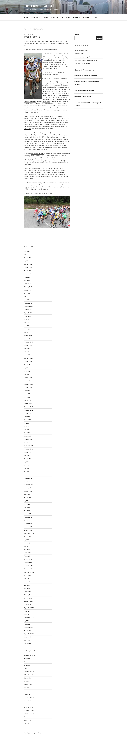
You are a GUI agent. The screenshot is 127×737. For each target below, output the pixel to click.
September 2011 (28, 455)
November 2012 (28, 410)
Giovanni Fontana (80, 81)
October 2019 (28, 267)
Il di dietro (26, 681)
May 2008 (27, 585)
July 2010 (26, 501)
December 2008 (28, 562)
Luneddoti (26, 704)
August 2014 (27, 364)
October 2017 (28, 290)
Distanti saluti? (35, 17)
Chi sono (45, 17)
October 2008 (28, 569)
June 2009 (27, 543)
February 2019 (28, 277)
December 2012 (28, 407)
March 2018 (27, 283)
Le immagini (87, 17)
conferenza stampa (37, 154)
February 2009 (28, 556)
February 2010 (28, 517)
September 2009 (29, 533)
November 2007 (28, 601)
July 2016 (26, 319)
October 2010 (28, 491)
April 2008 (27, 588)
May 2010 (27, 507)
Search (76, 34)
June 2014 (27, 371)
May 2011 (26, 468)
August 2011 (27, 458)
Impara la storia (32, 36)
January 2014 (27, 381)
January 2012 (27, 442)
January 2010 (28, 520)
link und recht (27, 700)
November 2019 (28, 264)
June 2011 (27, 465)
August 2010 (27, 497)
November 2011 (28, 449)
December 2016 (28, 306)
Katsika (26, 691)
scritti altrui (46, 101)
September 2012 (28, 416)
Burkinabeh (27, 665)
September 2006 (29, 617)
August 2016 (27, 316)
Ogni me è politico (29, 713)
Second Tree (27, 720)
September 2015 (28, 348)
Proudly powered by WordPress (32, 733)
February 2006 (28, 624)
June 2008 (27, 582)
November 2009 (28, 527)
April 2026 (27, 251)
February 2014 (28, 377)
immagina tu (27, 687)
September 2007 (29, 608)
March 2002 (27, 637)
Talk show (26, 723)
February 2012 (28, 439)
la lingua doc (27, 694)
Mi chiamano (54, 17)
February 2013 (28, 403)
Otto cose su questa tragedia (82, 57)
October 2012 (28, 413)
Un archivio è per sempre (81, 50)
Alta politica (27, 658)
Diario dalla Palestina (29, 671)
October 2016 (28, 309)
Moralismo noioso (29, 710)
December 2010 (28, 484)
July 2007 (26, 614)
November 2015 (28, 342)
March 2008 (27, 591)
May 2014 (27, 374)
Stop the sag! (87, 96)
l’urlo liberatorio (42, 145)
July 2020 (26, 261)
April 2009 (27, 549)
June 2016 (27, 322)
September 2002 (29, 634)
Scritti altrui (76, 17)
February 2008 (28, 595)
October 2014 (28, 361)
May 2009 (27, 546)
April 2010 (27, 510)
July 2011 (26, 462)
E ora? (95, 17)
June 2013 (27, 394)
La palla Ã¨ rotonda (29, 697)
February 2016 (28, 335)
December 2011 (28, 445)
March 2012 (27, 436)
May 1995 (27, 640)
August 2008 (27, 575)
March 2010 (27, 514)
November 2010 (28, 488)
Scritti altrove (66, 17)
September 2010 (28, 494)
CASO (25, 668)
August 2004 (27, 630)
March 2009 (27, 552)
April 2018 (27, 280)
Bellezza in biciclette (29, 662)
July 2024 (26, 254)
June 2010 (27, 504)
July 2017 (26, 296)
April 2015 (27, 355)
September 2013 (28, 390)
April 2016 (27, 329)
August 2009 (27, 536)
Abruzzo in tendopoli (29, 655)
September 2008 (29, 572)
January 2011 (27, 481)
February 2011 (28, 478)
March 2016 (27, 332)
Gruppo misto (27, 678)
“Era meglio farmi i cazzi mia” (82, 63)
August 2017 (27, 293)
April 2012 (27, 433)
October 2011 (28, 452)
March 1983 (27, 643)
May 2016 (27, 326)
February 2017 (28, 303)
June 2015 (27, 351)
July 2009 (26, 540)
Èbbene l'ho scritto (29, 675)
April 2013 (27, 397)
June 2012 (27, 426)
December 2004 (28, 627)
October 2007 (28, 604)
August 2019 (27, 270)
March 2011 (27, 475)
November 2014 (28, 358)
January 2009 (28, 559)
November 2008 (28, 565)
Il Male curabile (28, 684)
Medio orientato (28, 707)
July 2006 (26, 621)
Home (26, 17)
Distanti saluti (40, 6)
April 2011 (26, 471)
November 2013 (28, 384)
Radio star (27, 717)
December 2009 (28, 523)
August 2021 (27, 257)
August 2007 (27, 611)
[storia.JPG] (47, 227)
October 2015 (28, 345)
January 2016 (27, 339)
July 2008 (26, 578)
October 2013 (28, 387)
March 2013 (27, 400)
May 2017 (26, 300)
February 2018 (28, 287)
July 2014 (26, 368)
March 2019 (27, 274)
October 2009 (28, 530)
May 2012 (26, 429)
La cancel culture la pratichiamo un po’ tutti (86, 60)
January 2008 (28, 598)
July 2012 (26, 423)
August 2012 (27, 420)
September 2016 (28, 313)
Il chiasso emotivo (79, 53)
